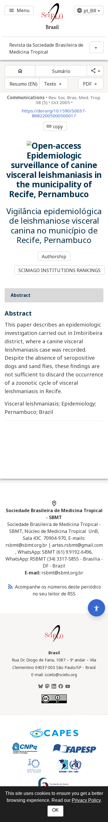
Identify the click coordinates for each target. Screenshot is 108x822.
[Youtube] (67, 686)
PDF (87, 84)
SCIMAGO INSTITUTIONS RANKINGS (59, 270)
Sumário (61, 71)
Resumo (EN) (23, 84)
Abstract (21, 295)
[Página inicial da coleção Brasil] (54, 641)
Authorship (54, 256)
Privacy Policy (86, 800)
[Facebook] (60, 686)
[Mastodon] (47, 686)
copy (54, 126)
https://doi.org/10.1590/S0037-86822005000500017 (54, 113)
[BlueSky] (40, 686)
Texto (50, 84)
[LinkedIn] (54, 686)
